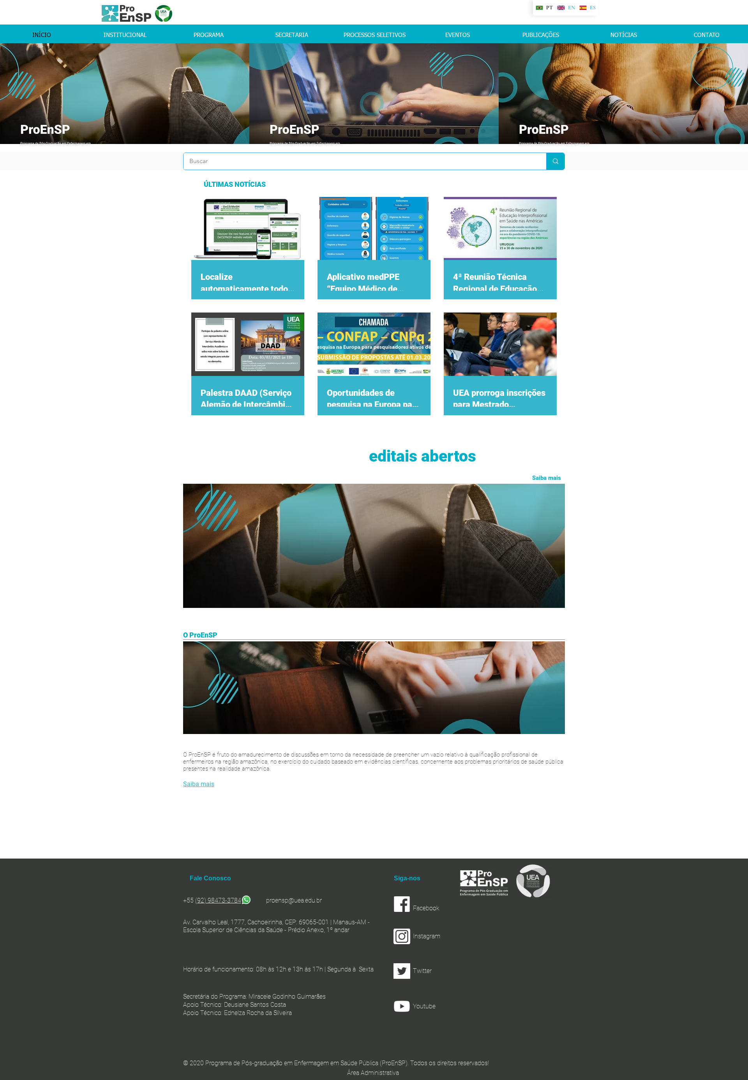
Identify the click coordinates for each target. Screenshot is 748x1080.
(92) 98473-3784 (218, 900)
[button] (444, 971)
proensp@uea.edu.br (294, 900)
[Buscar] (555, 161)
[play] (731, 137)
